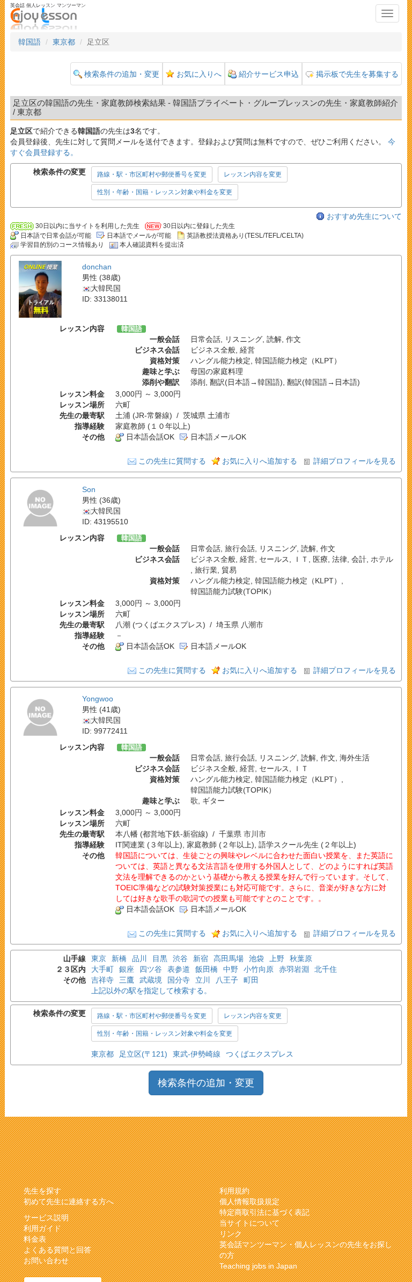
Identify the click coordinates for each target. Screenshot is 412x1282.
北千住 (325, 969)
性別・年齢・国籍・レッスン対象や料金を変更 (164, 192)
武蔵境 (150, 980)
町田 (251, 980)
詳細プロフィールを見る (354, 461)
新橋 (119, 958)
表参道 (178, 969)
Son (88, 489)
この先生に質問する (172, 461)
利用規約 (234, 1190)
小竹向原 (259, 969)
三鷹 (126, 980)
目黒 (159, 958)
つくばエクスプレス (259, 1054)
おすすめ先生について (364, 216)
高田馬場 (229, 958)
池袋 (256, 958)
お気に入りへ (199, 74)
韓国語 (29, 42)
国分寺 (178, 980)
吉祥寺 (102, 980)
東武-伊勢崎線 (196, 1054)
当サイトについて (249, 1223)
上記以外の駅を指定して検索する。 (151, 990)
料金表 (35, 1239)
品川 (139, 958)
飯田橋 (206, 969)
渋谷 (180, 958)
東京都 (64, 42)
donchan (97, 266)
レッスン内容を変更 (253, 174)
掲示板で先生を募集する (357, 74)
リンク (230, 1233)
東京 (98, 958)
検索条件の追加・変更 (121, 74)
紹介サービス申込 (269, 74)
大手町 (102, 969)
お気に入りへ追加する (259, 461)
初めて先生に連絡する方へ (69, 1201)
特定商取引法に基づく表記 (264, 1212)
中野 (230, 969)
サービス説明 (46, 1217)
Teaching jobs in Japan (258, 1266)
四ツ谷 (150, 969)
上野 (276, 958)
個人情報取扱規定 (249, 1201)
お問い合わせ (46, 1260)
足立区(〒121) (143, 1054)
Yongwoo (97, 698)
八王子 (227, 980)
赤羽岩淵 (294, 969)
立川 (202, 980)
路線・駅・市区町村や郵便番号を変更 (152, 174)
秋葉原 (301, 958)
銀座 (126, 969)
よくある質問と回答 (57, 1250)
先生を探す (42, 1190)
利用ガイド (42, 1228)
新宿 (200, 958)
